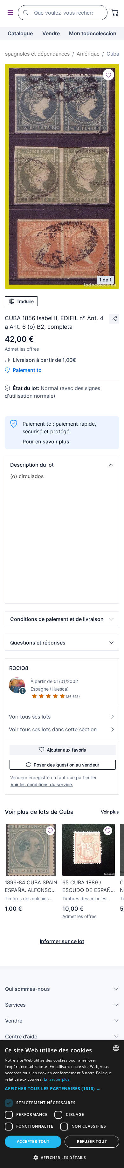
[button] (62, 465)
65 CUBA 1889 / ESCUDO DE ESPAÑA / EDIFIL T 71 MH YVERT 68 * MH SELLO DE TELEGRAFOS (88, 886)
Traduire (25, 301)
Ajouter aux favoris (66, 750)
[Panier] (115, 13)
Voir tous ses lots (30, 716)
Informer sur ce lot (62, 941)
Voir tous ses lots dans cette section (53, 729)
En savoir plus (57, 1079)
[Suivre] (108, 74)
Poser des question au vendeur (66, 764)
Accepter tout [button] (33, 1141)
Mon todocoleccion (92, 33)
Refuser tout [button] (92, 1141)
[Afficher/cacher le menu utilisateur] (9, 13)
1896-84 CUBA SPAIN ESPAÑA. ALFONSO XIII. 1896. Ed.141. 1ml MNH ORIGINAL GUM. (31, 886)
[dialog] (62, 1104)
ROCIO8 (18, 668)
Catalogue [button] (20, 33)
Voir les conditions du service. (41, 784)
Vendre (51, 33)
